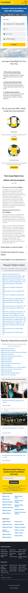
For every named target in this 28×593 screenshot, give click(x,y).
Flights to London (19, 532)
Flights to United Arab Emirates (22, 557)
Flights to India (6, 499)
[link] (14, 139)
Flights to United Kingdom (21, 554)
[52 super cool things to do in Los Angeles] (14, 417)
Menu (25, 1)
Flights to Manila (6, 521)
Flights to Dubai (18, 535)
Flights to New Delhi (7, 527)
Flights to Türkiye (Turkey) (4, 556)
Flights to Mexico (6, 513)
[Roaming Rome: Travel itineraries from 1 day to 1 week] (14, 444)
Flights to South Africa (7, 507)
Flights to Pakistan (6, 504)
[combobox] (6, 19)
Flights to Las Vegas (19, 530)
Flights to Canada (6, 510)
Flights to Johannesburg (3, 568)
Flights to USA (5, 496)
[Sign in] (22, 3)
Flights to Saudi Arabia (13, 554)
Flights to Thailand (19, 509)
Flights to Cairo (18, 521)
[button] (4, 15)
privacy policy (12, 488)
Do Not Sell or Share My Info (14, 585)
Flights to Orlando (6, 534)
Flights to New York (7, 524)
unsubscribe (15, 490)
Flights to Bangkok (19, 524)
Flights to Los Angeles (20, 527)
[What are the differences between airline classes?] (14, 390)
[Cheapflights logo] (6, 2)
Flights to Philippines (7, 502)
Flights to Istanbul (6, 537)
